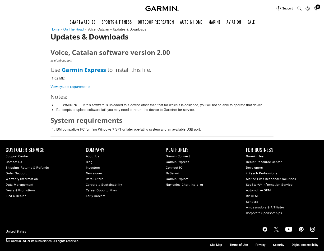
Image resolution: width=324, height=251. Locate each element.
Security (278, 245)
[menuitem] (285, 8)
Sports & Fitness (117, 22)
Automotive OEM (258, 190)
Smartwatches (82, 22)
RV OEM (252, 196)
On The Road (73, 29)
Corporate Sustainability (104, 184)
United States (16, 231)
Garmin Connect (178, 156)
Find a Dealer (16, 196)
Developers (254, 167)
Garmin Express (178, 162)
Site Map (216, 245)
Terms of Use (239, 245)
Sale (251, 22)
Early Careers (96, 196)
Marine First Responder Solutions (271, 179)
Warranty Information (22, 179)
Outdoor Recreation (156, 22)
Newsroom (94, 173)
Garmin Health (257, 156)
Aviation (234, 22)
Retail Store (95, 179)
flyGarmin (173, 173)
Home (55, 29)
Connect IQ (174, 167)
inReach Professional (262, 173)
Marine (214, 22)
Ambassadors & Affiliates (265, 207)
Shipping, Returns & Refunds (27, 167)
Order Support (16, 173)
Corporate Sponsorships (264, 213)
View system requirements (70, 86)
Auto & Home (191, 22)
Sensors (252, 201)
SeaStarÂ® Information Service (269, 184)
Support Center (17, 156)
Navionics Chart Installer (184, 184)
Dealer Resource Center (264, 162)
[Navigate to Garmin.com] (162, 8)
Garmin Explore (177, 179)
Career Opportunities (101, 190)
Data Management (19, 184)
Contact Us (14, 162)
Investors (93, 167)
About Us (92, 156)
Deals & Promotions (21, 190)
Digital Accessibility (305, 245)
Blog (89, 162)
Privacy (260, 245)
